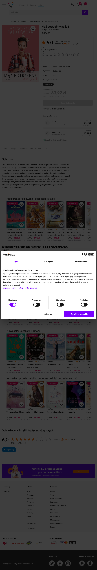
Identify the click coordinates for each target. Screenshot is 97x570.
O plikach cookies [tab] (80, 261)
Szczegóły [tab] (48, 261)
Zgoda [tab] (17, 261)
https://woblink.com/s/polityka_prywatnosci (22, 288)
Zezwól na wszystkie (79, 314)
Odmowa (48, 314)
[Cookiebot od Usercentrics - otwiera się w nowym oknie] (84, 254)
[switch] (36, 304)
